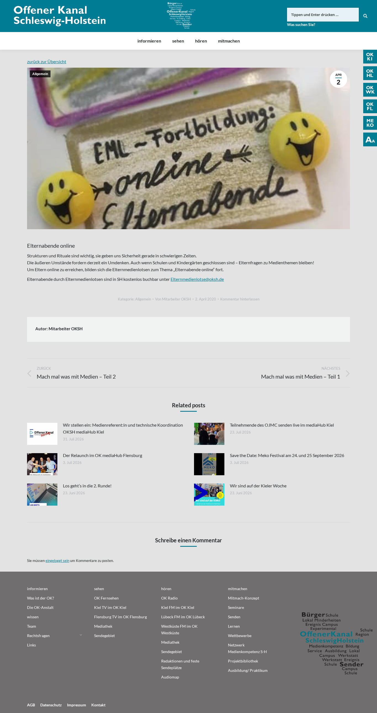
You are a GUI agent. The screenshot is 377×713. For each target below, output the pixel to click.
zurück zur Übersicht (46, 61)
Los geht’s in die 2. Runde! (87, 485)
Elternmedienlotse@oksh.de (197, 279)
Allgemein (40, 74)
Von (173, 299)
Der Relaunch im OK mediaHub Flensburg (102, 455)
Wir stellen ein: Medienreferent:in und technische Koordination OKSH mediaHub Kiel (123, 428)
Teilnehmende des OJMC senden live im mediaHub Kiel (282, 424)
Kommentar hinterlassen (239, 299)
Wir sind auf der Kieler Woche (258, 485)
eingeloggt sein (57, 560)
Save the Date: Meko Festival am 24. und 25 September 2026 (287, 455)
